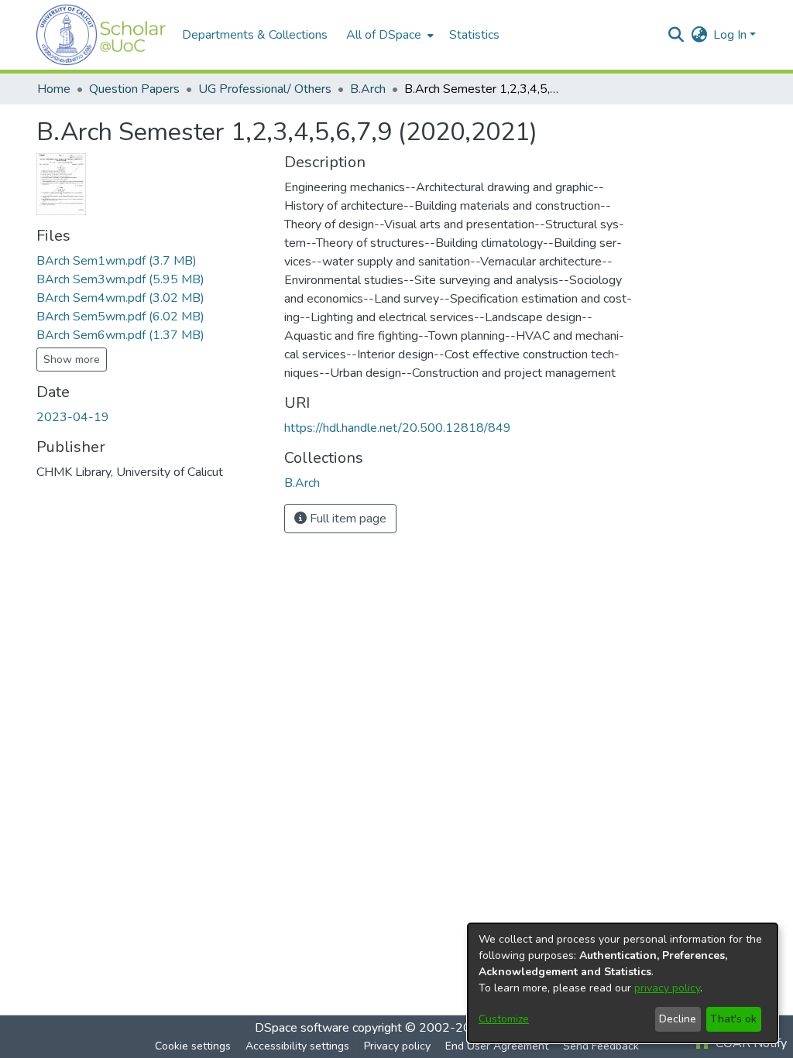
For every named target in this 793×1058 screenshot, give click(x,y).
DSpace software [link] (302, 1027)
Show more (71, 359)
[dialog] (623, 983)
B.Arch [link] (368, 89)
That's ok (733, 1019)
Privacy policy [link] (397, 1046)
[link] (116, 260)
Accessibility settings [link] (297, 1046)
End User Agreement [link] (496, 1046)
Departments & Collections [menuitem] (255, 34)
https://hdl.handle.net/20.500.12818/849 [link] (397, 428)
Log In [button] (731, 34)
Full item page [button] (346, 518)
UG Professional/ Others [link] (264, 89)
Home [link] (53, 89)
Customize (504, 1019)
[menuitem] (388, 35)
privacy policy (667, 988)
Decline (677, 1019)
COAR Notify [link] (749, 1043)
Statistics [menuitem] (474, 34)
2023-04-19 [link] (72, 417)
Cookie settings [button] (193, 1046)
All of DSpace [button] (383, 34)
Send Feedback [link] (601, 1046)
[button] (101, 35)
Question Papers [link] (134, 89)
